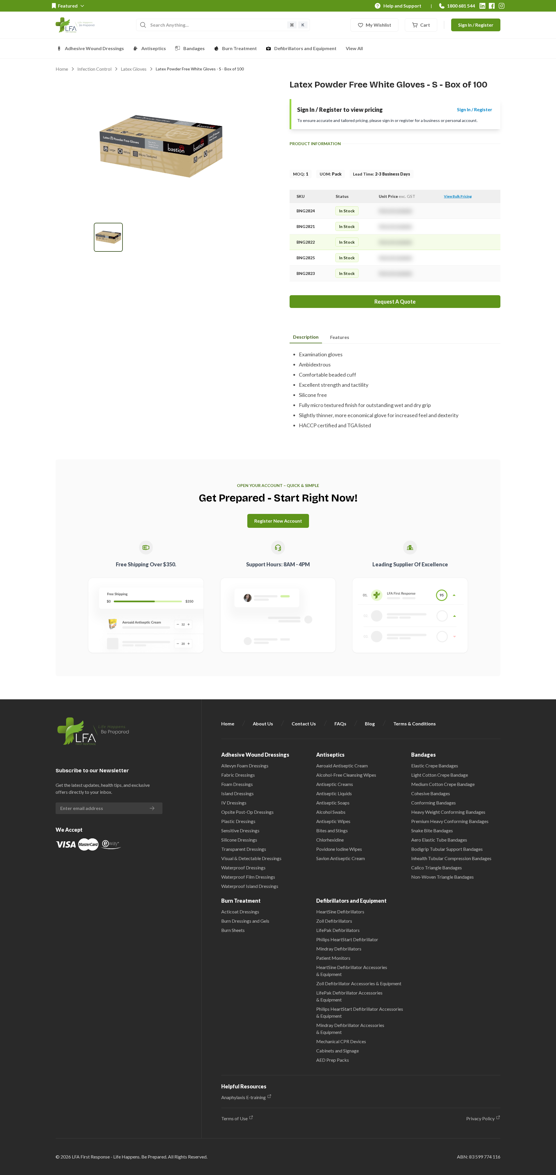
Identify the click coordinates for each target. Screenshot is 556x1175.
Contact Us (304, 723)
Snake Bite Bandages (432, 830)
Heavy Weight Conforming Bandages (448, 812)
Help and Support (402, 5)
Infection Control (94, 69)
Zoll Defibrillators (334, 921)
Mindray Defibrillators (338, 948)
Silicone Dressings (239, 839)
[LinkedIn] (482, 6)
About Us (263, 723)
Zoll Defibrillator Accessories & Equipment (358, 983)
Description (306, 337)
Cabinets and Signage (337, 1050)
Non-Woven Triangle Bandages (442, 877)
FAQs (340, 723)
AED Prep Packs (332, 1060)
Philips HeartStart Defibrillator (347, 939)
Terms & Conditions (414, 723)
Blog (370, 723)
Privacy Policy (480, 1118)
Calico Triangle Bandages (436, 867)
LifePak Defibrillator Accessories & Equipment (349, 996)
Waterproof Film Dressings (248, 877)
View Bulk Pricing (458, 196)
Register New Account (278, 520)
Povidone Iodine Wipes (339, 849)
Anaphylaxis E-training (243, 1097)
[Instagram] (501, 5)
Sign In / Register (475, 25)
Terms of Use (234, 1118)
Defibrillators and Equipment (305, 48)
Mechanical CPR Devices (341, 1041)
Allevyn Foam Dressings (244, 765)
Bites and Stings (332, 830)
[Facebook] (492, 6)
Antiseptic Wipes (333, 821)
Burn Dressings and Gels (245, 921)
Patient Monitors (333, 958)
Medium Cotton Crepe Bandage (443, 784)
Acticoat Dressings (240, 911)
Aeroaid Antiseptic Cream (342, 765)
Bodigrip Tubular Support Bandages (447, 849)
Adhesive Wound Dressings (94, 48)
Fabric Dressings (238, 775)
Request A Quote (395, 301)
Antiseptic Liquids (334, 793)
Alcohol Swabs (330, 812)
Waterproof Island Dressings (249, 886)
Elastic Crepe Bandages (434, 765)
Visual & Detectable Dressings (251, 858)
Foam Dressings (237, 784)
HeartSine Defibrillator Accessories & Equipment (351, 970)
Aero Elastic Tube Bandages (439, 839)
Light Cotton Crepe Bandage (439, 775)
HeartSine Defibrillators (340, 911)
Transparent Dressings (243, 849)
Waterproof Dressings (243, 867)
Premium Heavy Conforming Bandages (450, 821)
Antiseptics (153, 48)
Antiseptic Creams (334, 784)
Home (62, 69)
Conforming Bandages (433, 802)
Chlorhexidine (330, 839)
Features (339, 337)
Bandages (194, 48)
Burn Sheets (233, 930)
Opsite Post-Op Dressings (247, 812)
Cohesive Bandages (430, 793)
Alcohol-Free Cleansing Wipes (346, 775)
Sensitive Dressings (240, 830)
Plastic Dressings (238, 821)
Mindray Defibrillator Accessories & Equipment (350, 1028)
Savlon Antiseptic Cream (340, 858)
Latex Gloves (134, 69)
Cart (425, 25)
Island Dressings (237, 793)
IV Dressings (233, 802)
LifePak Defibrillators (338, 930)
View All (354, 48)
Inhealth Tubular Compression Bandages (451, 858)
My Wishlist (378, 25)
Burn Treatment (239, 48)
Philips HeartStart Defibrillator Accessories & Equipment (359, 1012)
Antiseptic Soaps (333, 802)
